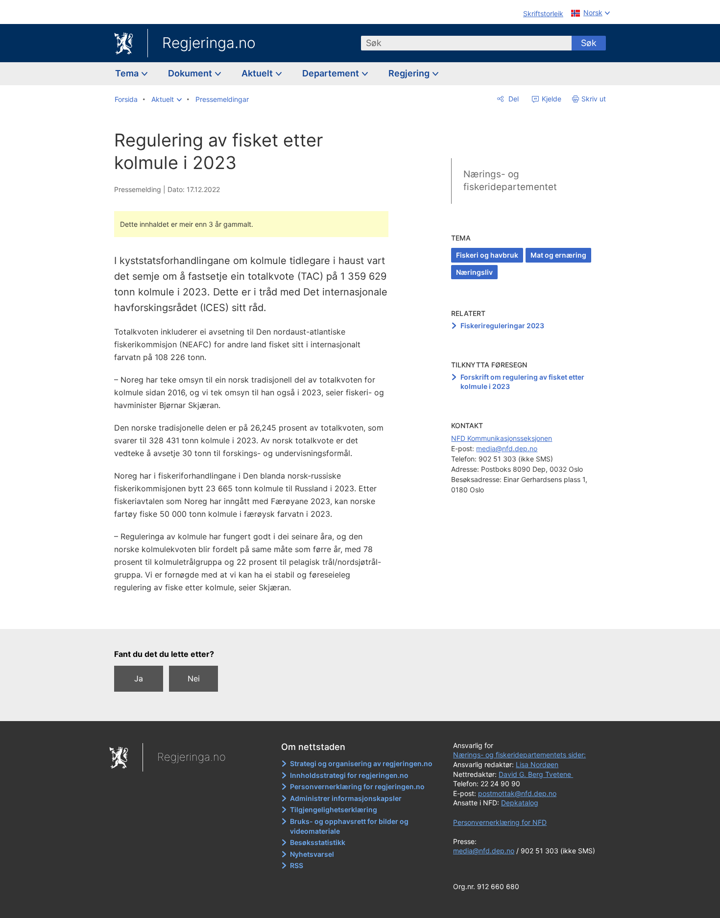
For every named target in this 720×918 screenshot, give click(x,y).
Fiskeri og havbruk (487, 255)
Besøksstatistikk (317, 842)
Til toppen (256, 614)
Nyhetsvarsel (312, 854)
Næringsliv (474, 272)
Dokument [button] (191, 73)
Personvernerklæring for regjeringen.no (357, 786)
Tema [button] (128, 73)
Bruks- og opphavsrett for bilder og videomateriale (349, 826)
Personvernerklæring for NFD (500, 822)
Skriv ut (593, 99)
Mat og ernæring (558, 255)
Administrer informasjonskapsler (346, 798)
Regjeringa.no (209, 42)
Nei (194, 678)
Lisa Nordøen (537, 764)
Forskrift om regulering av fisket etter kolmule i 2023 (522, 382)
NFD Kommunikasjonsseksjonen (501, 438)
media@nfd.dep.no (506, 448)
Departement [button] (331, 73)
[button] (166, 99)
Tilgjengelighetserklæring (333, 809)
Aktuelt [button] (258, 73)
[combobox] (466, 43)
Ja (138, 678)
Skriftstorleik (543, 13)
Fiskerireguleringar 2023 (502, 325)
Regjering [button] (410, 73)
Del (512, 99)
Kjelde (550, 99)
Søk (589, 43)
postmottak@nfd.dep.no (517, 793)
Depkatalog (519, 802)
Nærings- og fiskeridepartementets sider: (519, 754)
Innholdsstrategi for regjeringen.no (349, 775)
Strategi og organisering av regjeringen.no (361, 763)
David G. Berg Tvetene (536, 774)
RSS (296, 865)
